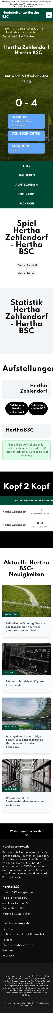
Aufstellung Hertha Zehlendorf (16, 408)
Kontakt (7, 939)
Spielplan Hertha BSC (16, 903)
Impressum (9, 955)
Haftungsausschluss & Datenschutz (23, 934)
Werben (7, 950)
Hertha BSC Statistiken (16, 913)
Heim (5, 29)
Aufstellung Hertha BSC (38, 407)
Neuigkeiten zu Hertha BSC (20, 14)
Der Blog (7, 929)
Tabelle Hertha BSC (14, 898)
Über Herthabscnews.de (17, 945)
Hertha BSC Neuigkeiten (17, 892)
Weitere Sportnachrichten (26, 831)
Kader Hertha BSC (13, 908)
